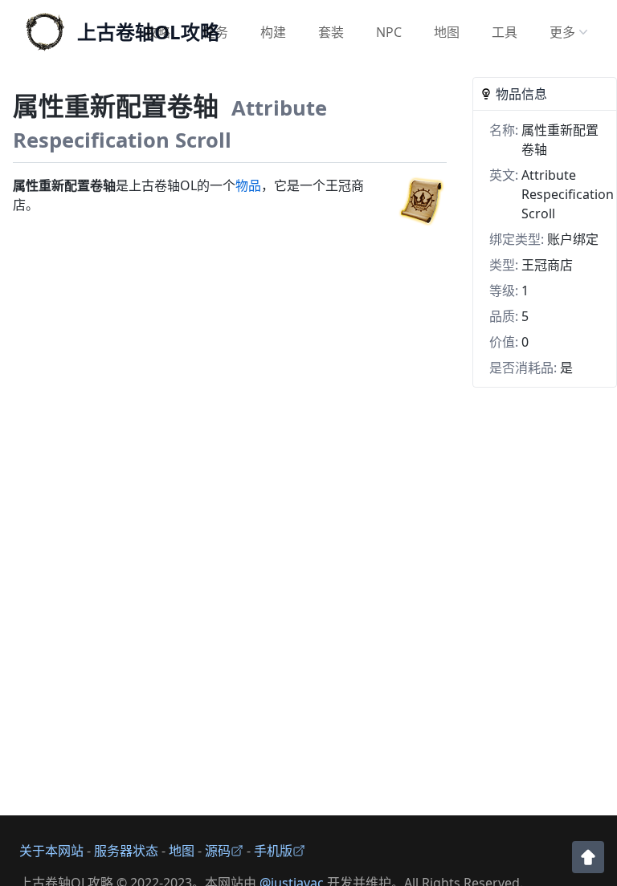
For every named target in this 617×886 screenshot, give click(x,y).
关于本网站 (51, 851)
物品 (248, 185)
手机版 (273, 851)
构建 (273, 32)
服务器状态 (126, 851)
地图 (447, 32)
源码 (218, 851)
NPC (389, 32)
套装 (331, 32)
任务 (215, 32)
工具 (504, 32)
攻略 (157, 32)
